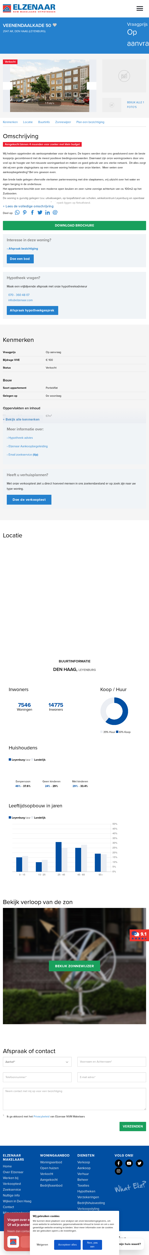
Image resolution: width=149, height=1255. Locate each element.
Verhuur (83, 1174)
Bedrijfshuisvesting (91, 1203)
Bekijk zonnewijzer (74, 966)
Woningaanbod (51, 1162)
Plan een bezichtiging (90, 122)
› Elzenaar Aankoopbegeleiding (27, 446)
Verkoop (83, 1162)
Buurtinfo (43, 122)
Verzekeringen (88, 1197)
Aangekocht (49, 1180)
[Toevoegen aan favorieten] (54, 25)
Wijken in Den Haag (17, 1201)
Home (7, 1166)
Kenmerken (10, 122)
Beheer (82, 1180)
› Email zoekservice (22, 454)
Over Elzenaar (13, 1172)
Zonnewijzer (63, 122)
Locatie (27, 122)
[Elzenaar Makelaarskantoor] (139, 935)
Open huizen (49, 1168)
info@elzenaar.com (20, 300)
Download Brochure (74, 225)
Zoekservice (12, 1190)
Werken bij (10, 1178)
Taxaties (83, 1185)
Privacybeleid (41, 1116)
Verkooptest (12, 1184)
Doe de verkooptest (29, 499)
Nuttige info (11, 1195)
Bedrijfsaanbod (51, 1185)
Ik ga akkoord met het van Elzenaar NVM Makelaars (46, 1116)
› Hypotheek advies (20, 438)
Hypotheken (86, 1191)
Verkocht (46, 1174)
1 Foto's (53, 103)
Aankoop (84, 1168)
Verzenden (133, 1126)
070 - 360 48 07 (18, 295)
